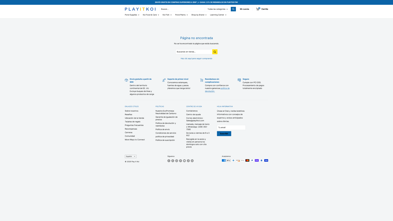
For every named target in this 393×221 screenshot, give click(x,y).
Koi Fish (166, 15)
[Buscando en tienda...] (214, 51)
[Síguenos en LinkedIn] (192, 160)
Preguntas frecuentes (134, 125)
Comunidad (130, 136)
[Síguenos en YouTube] (184, 160)
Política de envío (163, 129)
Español (129, 156)
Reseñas (128, 114)
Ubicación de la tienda (134, 118)
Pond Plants (180, 15)
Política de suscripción (165, 140)
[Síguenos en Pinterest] (180, 160)
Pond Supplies (131, 15)
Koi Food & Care (150, 15)
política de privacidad (165, 136)
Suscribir (224, 133)
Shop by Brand (197, 15)
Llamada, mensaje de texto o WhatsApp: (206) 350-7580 (197, 126)
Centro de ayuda (193, 114)
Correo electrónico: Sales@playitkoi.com (195, 119)
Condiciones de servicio (166, 133)
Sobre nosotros (131, 111)
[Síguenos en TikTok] (188, 160)
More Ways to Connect (135, 140)
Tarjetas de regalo (132, 122)
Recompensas (131, 129)
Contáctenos (192, 111)
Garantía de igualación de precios (166, 118)
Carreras (128, 132)
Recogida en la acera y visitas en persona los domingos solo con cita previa (196, 143)
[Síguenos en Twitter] (172, 160)
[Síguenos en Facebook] (168, 160)
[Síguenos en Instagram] (176, 160)
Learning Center (217, 15)
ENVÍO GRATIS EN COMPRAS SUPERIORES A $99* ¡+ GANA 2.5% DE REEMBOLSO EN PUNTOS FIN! (196, 2)
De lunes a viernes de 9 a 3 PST (197, 134)
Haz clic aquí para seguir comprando (196, 58)
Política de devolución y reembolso (166, 124)
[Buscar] (233, 9)
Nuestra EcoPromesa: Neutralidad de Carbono (166, 112)
